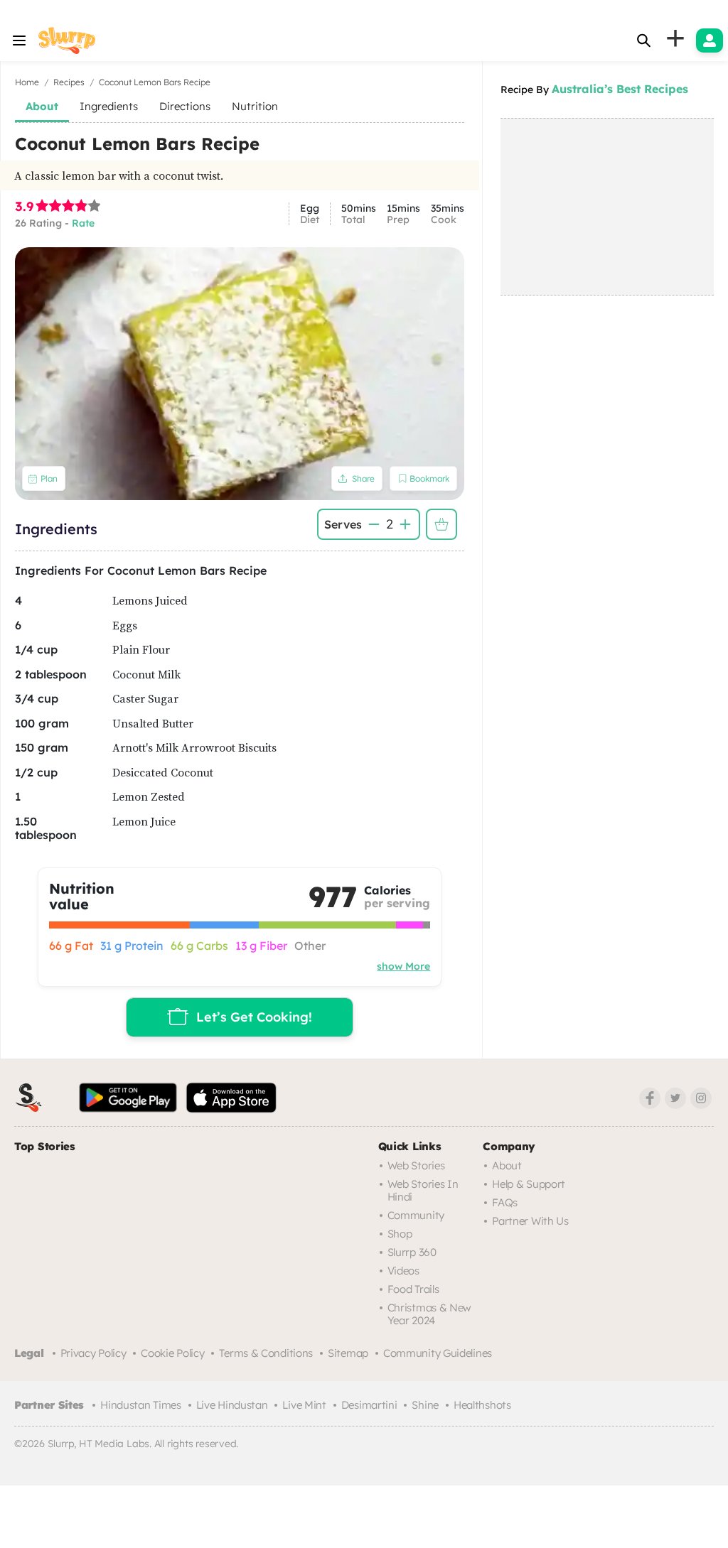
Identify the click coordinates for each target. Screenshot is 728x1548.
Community (415, 1215)
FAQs (505, 1202)
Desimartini (369, 1405)
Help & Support (528, 1184)
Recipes (69, 82)
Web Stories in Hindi (423, 1190)
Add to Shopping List (441, 524)
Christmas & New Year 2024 (429, 1314)
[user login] (709, 40)
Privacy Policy (93, 1353)
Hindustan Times (140, 1405)
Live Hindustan (232, 1405)
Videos (403, 1270)
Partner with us (530, 1221)
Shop (399, 1233)
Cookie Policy (172, 1353)
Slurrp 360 (412, 1252)
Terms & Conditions (266, 1353)
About (507, 1165)
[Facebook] (649, 1098)
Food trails (413, 1289)
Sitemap (348, 1353)
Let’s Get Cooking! (254, 1017)
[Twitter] (675, 1098)
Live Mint (304, 1405)
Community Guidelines (437, 1353)
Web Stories (416, 1165)
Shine (425, 1405)
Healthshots (482, 1405)
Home (27, 82)
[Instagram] (701, 1098)
